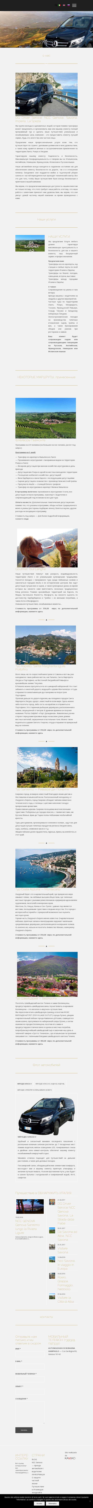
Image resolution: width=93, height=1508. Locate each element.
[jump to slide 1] (45, 41)
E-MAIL (18, 1361)
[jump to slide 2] (46, 41)
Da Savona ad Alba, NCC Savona (67, 1236)
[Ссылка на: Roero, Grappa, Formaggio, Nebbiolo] (52, 1276)
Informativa (52, 1503)
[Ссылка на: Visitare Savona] (52, 1247)
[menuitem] (55, 5)
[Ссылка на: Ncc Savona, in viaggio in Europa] (52, 1259)
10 (39, 249)
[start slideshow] (41, 41)
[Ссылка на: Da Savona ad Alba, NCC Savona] (52, 1230)
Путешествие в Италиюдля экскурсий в (38, 1489)
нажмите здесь (36, 611)
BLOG (34, 1459)
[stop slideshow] (51, 41)
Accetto (39, 1503)
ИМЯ (18, 1349)
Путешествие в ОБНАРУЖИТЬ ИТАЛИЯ (43, 1193)
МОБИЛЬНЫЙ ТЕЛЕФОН (26, 1374)
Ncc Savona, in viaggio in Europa (66, 1264)
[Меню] (74, 5)
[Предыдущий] (20, 243)
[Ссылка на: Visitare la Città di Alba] (52, 1296)
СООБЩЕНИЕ (21, 1399)
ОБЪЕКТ (19, 1386)
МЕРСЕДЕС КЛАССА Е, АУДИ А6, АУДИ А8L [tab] (50, 1084)
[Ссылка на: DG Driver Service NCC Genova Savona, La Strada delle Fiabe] (52, 1202)
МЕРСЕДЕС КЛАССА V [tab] (24, 1084)
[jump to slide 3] (48, 41)
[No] (90, 1501)
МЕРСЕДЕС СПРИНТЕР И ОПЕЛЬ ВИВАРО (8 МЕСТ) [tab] (34, 1090)
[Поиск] (55, 5)
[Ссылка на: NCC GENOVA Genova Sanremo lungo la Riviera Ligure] (30, 1206)
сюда (26, 519)
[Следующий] (39, 243)
